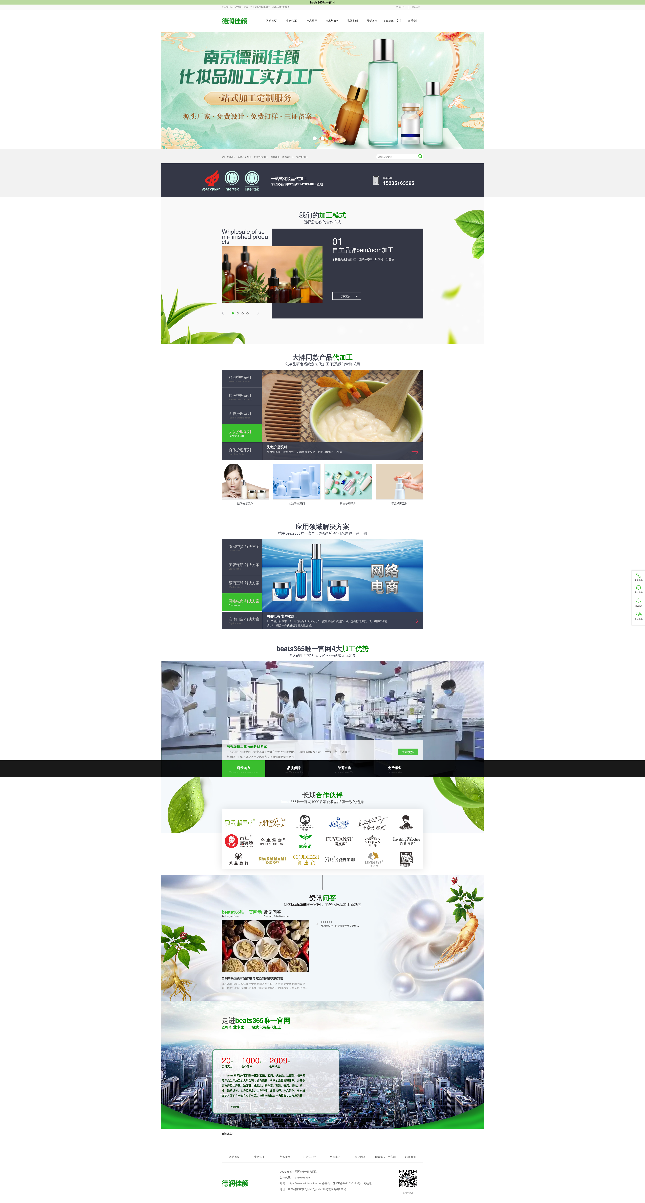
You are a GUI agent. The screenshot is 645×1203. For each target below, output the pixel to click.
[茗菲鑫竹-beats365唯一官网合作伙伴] (238, 859)
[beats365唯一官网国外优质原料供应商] (322, 719)
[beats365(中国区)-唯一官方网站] (234, 21)
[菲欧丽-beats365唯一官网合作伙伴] (339, 859)
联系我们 (400, 7)
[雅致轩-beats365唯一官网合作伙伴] (272, 822)
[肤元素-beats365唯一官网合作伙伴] (339, 841)
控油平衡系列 (297, 503)
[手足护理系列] (399, 481)
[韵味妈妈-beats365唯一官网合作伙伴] (406, 841)
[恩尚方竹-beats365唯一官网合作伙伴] (406, 859)
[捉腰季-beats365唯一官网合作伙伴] (339, 822)
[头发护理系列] (342, 415)
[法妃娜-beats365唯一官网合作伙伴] (238, 841)
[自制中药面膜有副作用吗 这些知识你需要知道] (265, 946)
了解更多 (345, 296)
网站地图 (416, 7)
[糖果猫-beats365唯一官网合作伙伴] (305, 841)
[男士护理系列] (348, 481)
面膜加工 (275, 156)
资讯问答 (372, 21)
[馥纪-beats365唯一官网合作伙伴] (305, 859)
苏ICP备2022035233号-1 (348, 1183)
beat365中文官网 (393, 25)
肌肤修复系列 (245, 503)
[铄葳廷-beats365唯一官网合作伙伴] (272, 859)
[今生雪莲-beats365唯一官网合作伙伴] (272, 841)
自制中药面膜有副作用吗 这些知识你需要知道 (252, 978)
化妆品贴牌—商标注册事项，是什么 (340, 925)
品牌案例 (352, 21)
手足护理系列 (399, 503)
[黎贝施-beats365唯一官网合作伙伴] (373, 859)
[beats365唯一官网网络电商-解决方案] (342, 584)
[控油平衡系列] (296, 481)
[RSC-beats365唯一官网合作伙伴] (238, 822)
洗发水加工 (302, 156)
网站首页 (271, 21)
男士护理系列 (348, 503)
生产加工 (291, 21)
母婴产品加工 (245, 156)
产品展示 (312, 21)
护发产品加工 (261, 156)
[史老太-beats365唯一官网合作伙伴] (406, 822)
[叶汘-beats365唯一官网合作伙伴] (373, 841)
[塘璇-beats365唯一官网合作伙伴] (305, 822)
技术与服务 (332, 21)
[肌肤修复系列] (245, 481)
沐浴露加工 (288, 156)
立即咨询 (408, 752)
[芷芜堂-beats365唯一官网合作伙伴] (373, 822)
